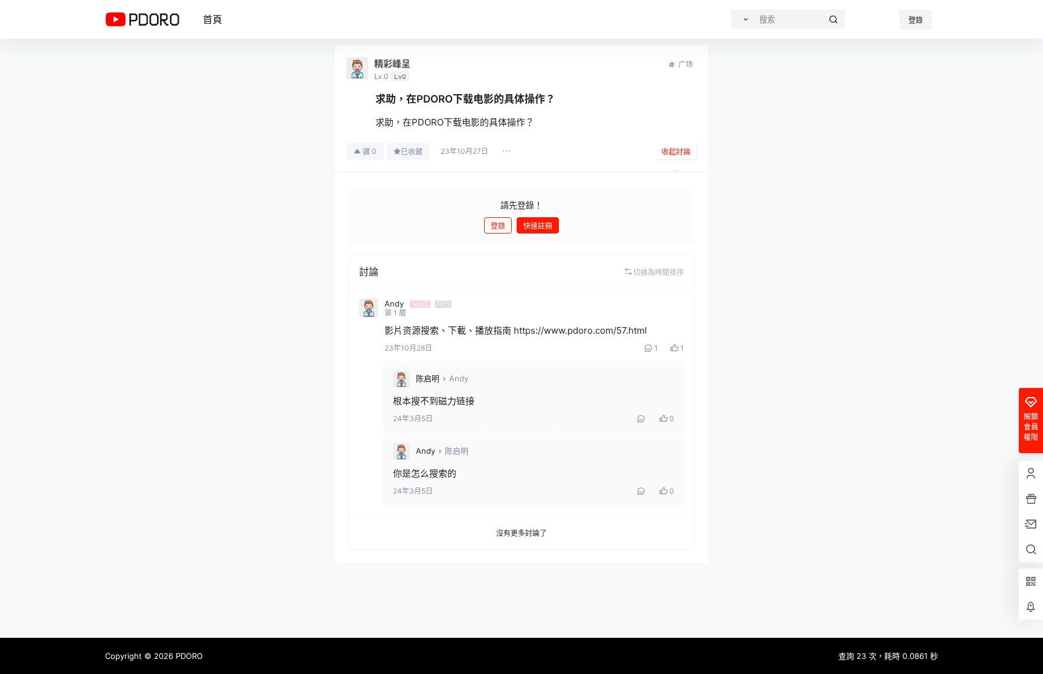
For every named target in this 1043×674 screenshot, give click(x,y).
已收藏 (412, 151)
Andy (458, 378)
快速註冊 (537, 225)
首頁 (212, 19)
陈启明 (427, 378)
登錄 (915, 20)
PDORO (188, 656)
